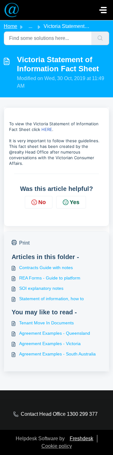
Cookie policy (56, 446)
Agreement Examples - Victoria (50, 343)
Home (10, 26)
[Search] (100, 38)
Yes (74, 202)
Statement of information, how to (51, 298)
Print (24, 243)
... (30, 26)
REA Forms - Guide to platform (49, 277)
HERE (46, 129)
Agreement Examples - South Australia (57, 353)
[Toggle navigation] (103, 10)
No (42, 202)
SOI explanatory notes (41, 288)
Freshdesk (81, 438)
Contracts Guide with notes (46, 267)
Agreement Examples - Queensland (54, 333)
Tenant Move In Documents (46, 322)
